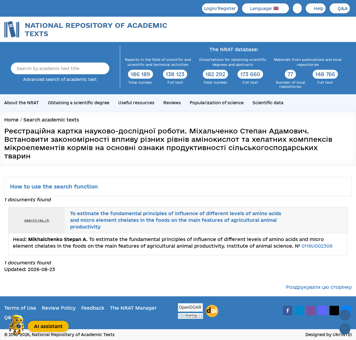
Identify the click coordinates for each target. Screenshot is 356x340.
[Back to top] (344, 315)
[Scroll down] (344, 328)
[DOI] (212, 311)
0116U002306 (316, 246)
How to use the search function (55, 186)
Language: (261, 8)
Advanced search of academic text (60, 79)
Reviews (172, 102)
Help (318, 8)
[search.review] (332, 220)
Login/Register (220, 8)
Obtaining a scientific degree (78, 102)
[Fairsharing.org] (190, 316)
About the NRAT (21, 102)
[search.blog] (338, 220)
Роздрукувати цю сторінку (319, 287)
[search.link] (326, 220)
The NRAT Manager (133, 308)
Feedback (92, 308)
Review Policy (59, 308)
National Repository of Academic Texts (96, 29)
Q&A (343, 8)
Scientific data (268, 102)
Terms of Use (20, 308)
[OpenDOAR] (190, 308)
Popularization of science (217, 102)
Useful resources (136, 102)
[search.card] (320, 220)
